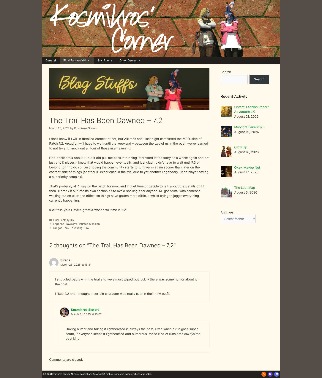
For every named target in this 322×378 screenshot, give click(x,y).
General (50, 60)
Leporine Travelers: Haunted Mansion (76, 223)
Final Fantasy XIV (74, 60)
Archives (227, 212)
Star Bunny (104, 60)
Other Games (128, 60)
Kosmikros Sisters (85, 310)
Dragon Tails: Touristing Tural (71, 227)
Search (226, 72)
